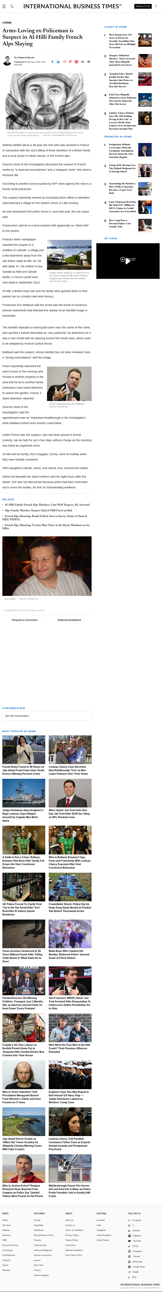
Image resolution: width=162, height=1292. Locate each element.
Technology (7, 1250)
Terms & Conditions (74, 1230)
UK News (6, 1225)
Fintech (37, 1270)
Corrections (70, 1245)
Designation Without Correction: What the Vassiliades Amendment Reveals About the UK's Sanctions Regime (121, 150)
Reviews (6, 1270)
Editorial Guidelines (69, 620)
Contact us (70, 1225)
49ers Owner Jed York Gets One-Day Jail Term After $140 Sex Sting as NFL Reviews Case (69, 814)
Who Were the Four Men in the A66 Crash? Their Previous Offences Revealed (69, 1048)
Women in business (43, 1255)
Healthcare (39, 1230)
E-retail (37, 1220)
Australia (101, 1220)
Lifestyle (6, 1260)
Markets (6, 1230)
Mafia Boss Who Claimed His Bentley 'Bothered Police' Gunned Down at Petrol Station (69, 954)
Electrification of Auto (43, 1235)
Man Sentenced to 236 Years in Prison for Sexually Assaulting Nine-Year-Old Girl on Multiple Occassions (122, 41)
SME (4, 1240)
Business (6, 1235)
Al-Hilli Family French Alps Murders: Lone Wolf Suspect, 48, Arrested (47, 505)
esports (37, 1260)
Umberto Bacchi (26, 57)
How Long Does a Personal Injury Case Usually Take (120, 223)
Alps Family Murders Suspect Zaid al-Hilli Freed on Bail (38, 510)
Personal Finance (10, 1245)
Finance (37, 1240)
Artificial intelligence (43, 1250)
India (99, 1225)
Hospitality (39, 1225)
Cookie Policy (71, 1240)
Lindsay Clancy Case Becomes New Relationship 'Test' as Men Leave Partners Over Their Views (68, 770)
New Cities (39, 1265)
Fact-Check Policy (73, 1255)
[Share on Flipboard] (71, 62)
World (5, 1220)
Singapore (101, 1230)
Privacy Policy (72, 1235)
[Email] (82, 62)
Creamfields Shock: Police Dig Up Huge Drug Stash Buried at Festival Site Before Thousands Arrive (70, 907)
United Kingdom (104, 1235)
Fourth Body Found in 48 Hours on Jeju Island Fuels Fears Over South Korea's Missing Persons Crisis (23, 770)
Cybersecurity (40, 1245)
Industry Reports (41, 1275)
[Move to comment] (89, 62)
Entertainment (8, 1255)
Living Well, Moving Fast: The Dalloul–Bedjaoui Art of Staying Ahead (122, 168)
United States (103, 1240)
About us (69, 1220)
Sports (5, 1265)
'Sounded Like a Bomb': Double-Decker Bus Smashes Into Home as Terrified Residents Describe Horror (121, 80)
